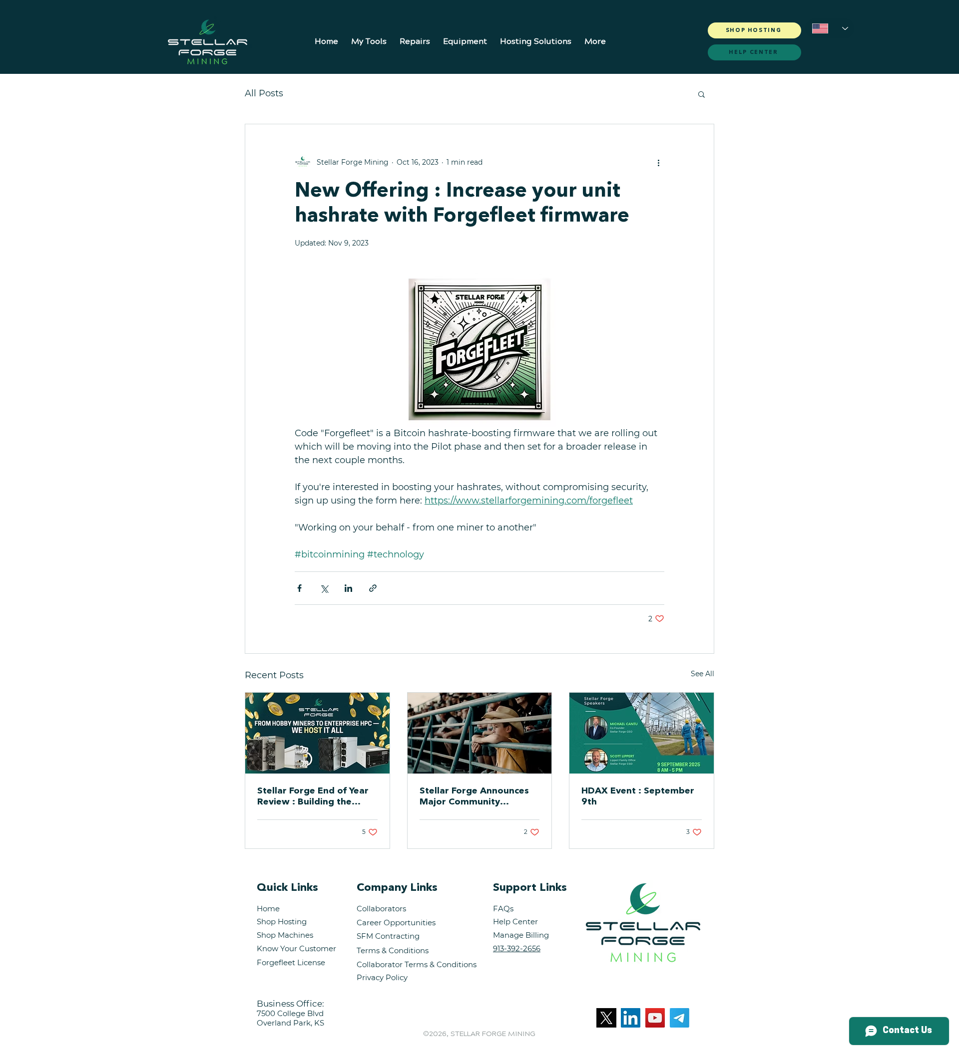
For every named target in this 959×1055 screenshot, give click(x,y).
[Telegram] (679, 1018)
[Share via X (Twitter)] (324, 588)
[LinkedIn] (630, 1018)
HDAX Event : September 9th (637, 796)
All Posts (264, 93)
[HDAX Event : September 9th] (641, 733)
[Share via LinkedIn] (348, 588)
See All (702, 673)
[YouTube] (655, 1018)
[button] (369, 37)
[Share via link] (373, 588)
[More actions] (658, 162)
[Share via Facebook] (299, 588)
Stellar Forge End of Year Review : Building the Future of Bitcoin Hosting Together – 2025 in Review (317, 797)
